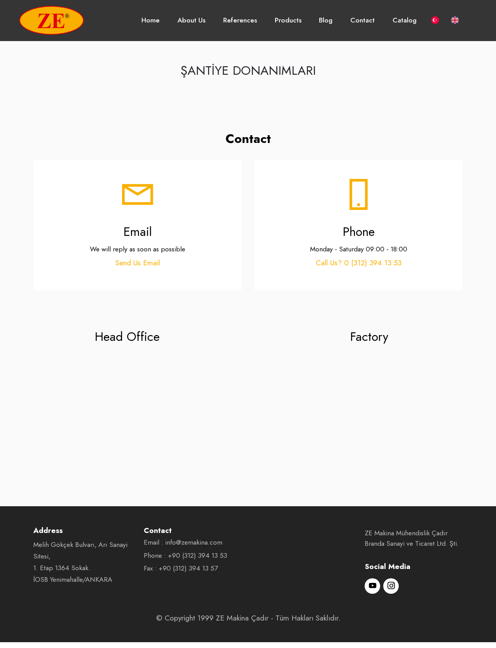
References (240, 20)
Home (150, 20)
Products (288, 20)
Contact (362, 20)
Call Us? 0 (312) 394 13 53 (358, 262)
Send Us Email (137, 262)
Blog (325, 20)
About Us (191, 20)
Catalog (405, 20)
